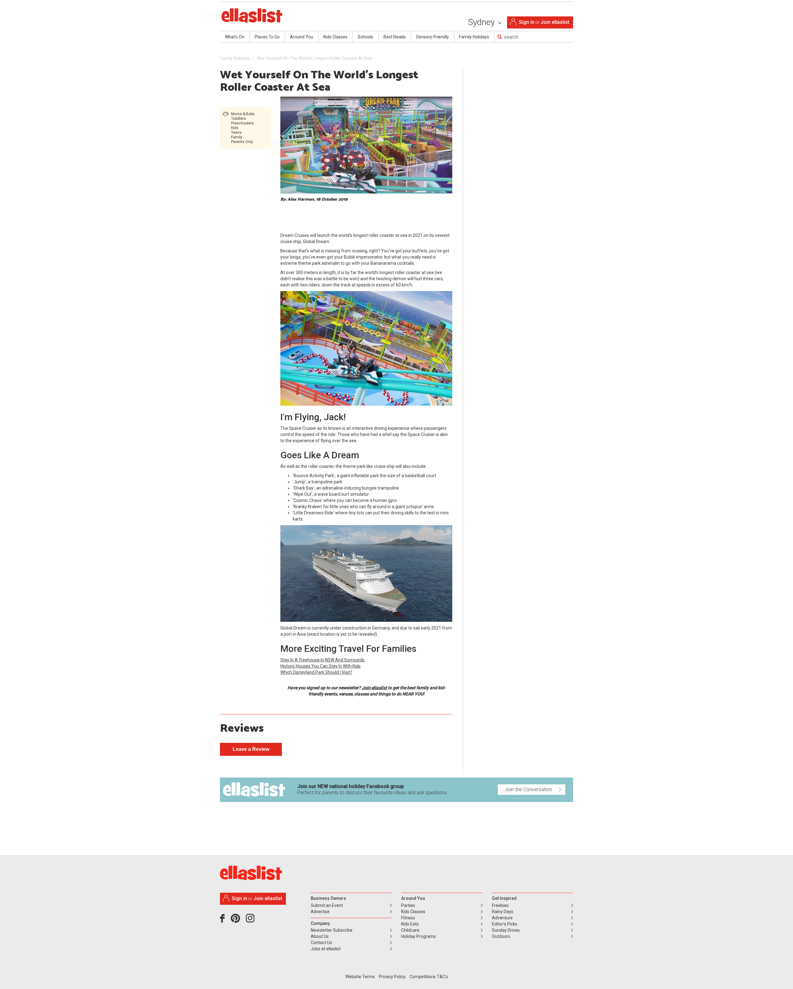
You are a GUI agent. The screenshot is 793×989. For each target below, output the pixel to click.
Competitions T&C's (429, 976)
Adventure (502, 917)
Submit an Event (327, 905)
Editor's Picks (504, 923)
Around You (301, 36)
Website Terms (360, 976)
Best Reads (394, 36)
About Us (320, 936)
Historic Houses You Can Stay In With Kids (320, 666)
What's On (234, 36)
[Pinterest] (238, 920)
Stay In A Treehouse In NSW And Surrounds (322, 659)
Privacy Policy (392, 976)
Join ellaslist (555, 22)
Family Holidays (474, 36)
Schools (365, 36)
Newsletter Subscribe (332, 930)
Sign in (526, 22)
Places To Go (267, 36)
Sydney (482, 22)
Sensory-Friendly (432, 36)
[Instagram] (251, 920)
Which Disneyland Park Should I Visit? (316, 672)
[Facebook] (224, 920)
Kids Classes (335, 36)
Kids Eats (410, 923)
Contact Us (321, 942)
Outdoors (501, 936)
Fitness (408, 917)
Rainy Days (502, 911)
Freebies (500, 905)
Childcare (410, 930)
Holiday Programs (418, 936)
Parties (408, 905)
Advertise (320, 911)
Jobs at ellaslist (326, 948)
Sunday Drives (506, 930)
